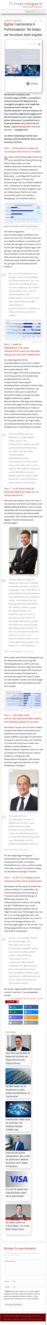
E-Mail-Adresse (10, 1288)
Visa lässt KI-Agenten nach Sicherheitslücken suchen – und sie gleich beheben (17, 1192)
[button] (16, 1007)
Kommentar (10, 1261)
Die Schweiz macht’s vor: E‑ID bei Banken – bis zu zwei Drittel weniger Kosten (17, 1226)
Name (10, 1282)
